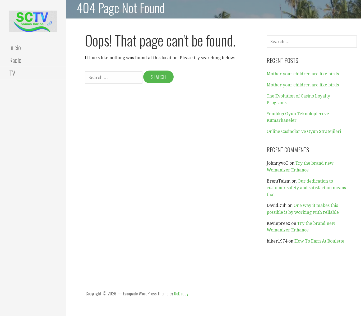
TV (12, 72)
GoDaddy (181, 293)
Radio (15, 60)
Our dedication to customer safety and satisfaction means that (306, 188)
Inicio (15, 47)
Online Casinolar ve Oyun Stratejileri (304, 131)
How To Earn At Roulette (319, 241)
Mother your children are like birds (303, 73)
